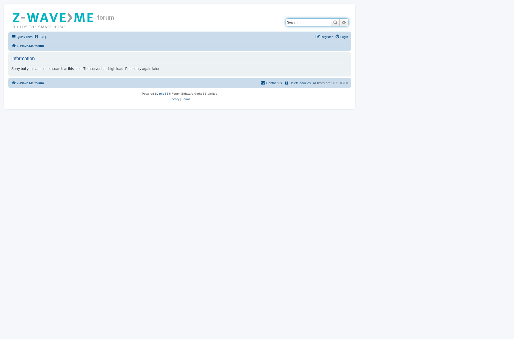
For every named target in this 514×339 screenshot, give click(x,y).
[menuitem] (40, 36)
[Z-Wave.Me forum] (53, 19)
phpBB (164, 93)
